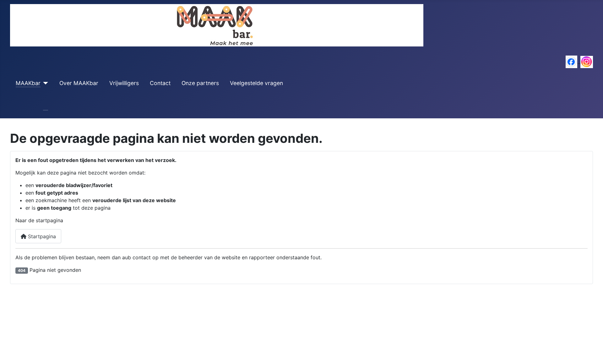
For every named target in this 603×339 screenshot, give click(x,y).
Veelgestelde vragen (256, 83)
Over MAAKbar (78, 83)
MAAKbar (28, 83)
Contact (160, 83)
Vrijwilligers (124, 83)
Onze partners (200, 83)
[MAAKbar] (44, 83)
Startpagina (41, 236)
